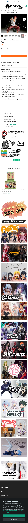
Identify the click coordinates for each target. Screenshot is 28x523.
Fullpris (3, 52)
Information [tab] (7, 109)
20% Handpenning (10, 52)
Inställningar (14, 519)
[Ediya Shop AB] (14, 7)
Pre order (14, 56)
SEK (13, 1)
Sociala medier (4, 496)
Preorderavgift (6, 49)
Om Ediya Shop (4, 488)
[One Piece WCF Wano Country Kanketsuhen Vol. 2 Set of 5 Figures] (14, 181)
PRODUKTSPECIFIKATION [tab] (10, 105)
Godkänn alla (14, 515)
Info (2, 492)
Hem (2, 11)
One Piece (15, 11)
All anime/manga (8, 11)
